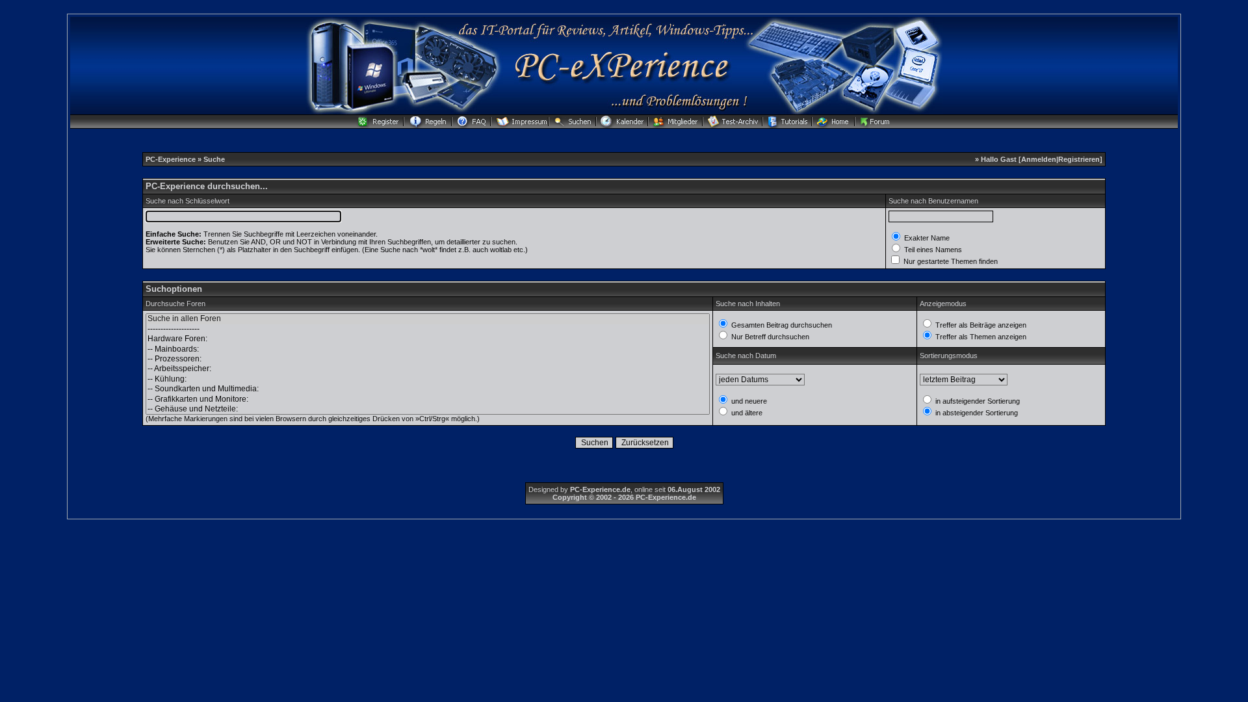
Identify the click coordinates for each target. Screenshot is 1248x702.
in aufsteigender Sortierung (976, 401)
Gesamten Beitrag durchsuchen (780, 325)
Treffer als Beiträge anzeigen (979, 325)
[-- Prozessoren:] (427, 359)
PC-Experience (172, 159)
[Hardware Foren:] (427, 339)
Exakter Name (926, 238)
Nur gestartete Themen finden (950, 261)
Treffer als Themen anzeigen (979, 337)
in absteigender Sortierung (975, 413)
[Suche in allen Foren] (427, 319)
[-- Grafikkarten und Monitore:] (427, 399)
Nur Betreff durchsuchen (769, 337)
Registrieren (1079, 159)
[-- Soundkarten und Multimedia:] (427, 389)
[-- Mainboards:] (427, 349)
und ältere (745, 413)
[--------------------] (427, 329)
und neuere (748, 401)
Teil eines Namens (932, 250)
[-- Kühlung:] (427, 379)
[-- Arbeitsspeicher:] (427, 369)
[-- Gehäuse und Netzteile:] (427, 409)
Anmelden (1038, 159)
